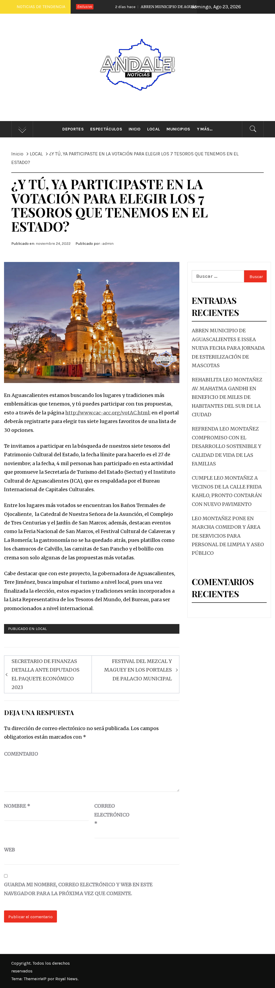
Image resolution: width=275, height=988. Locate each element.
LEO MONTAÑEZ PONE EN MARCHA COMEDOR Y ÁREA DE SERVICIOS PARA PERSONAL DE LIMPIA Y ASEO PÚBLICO (228, 535)
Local (153, 129)
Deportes (73, 129)
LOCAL (41, 628)
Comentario (21, 754)
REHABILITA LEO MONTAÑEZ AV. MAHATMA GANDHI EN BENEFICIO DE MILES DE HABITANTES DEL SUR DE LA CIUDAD (227, 397)
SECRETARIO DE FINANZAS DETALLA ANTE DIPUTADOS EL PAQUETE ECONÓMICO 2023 (45, 674)
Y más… (205, 129)
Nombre (17, 806)
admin (108, 243)
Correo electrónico (107, 814)
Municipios (178, 129)
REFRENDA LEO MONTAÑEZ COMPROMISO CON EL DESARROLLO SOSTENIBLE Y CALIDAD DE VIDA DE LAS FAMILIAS (226, 446)
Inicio (135, 129)
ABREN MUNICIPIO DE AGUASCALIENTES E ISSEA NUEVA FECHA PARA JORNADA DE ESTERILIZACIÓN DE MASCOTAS (228, 348)
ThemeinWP (36, 978)
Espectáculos (106, 129)
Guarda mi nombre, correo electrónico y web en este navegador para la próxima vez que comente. (78, 888)
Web (9, 850)
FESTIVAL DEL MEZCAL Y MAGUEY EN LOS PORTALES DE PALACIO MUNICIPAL (138, 670)
